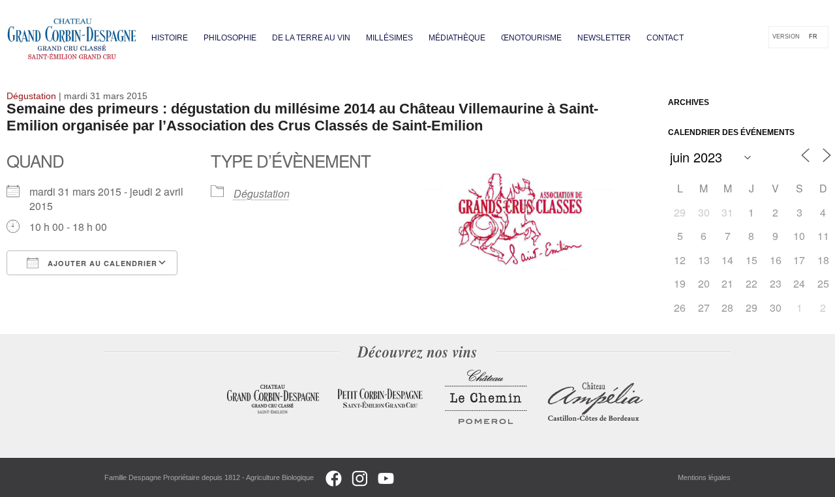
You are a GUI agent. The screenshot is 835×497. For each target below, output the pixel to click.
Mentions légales (704, 477)
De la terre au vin (311, 37)
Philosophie (230, 37)
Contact (665, 37)
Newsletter (604, 37)
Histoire (169, 37)
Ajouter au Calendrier (101, 263)
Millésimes (389, 37)
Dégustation (262, 193)
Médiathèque (457, 37)
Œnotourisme (531, 37)
